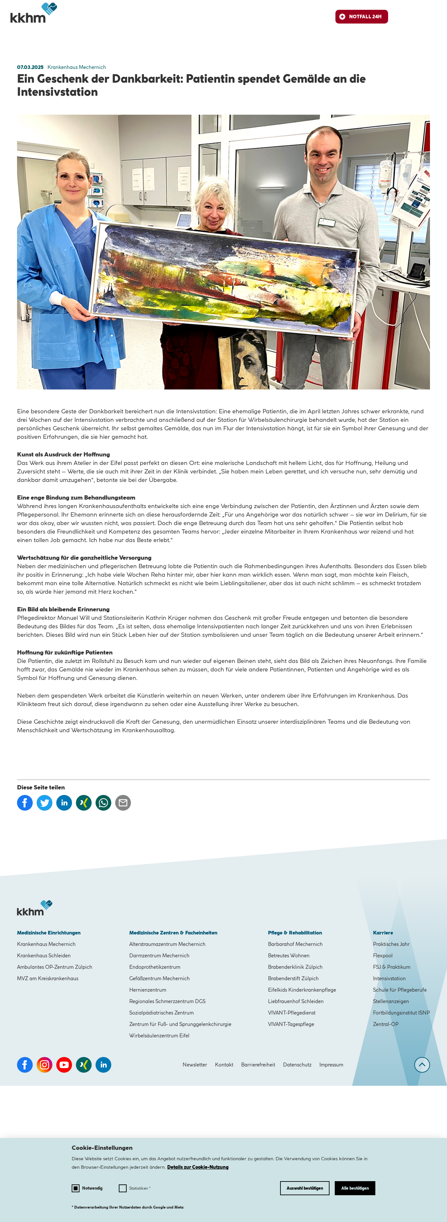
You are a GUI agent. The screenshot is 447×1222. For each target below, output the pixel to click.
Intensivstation (389, 978)
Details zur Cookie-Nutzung (198, 1167)
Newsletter (195, 1065)
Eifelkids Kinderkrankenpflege (302, 990)
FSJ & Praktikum (391, 967)
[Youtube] (64, 1065)
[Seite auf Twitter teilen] (44, 803)
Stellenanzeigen (391, 1001)
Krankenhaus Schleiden (44, 955)
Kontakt (224, 1065)
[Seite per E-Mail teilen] (123, 803)
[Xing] (84, 1065)
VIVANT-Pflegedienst (291, 1013)
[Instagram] (44, 1065)
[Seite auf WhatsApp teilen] (103, 803)
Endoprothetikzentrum (154, 967)
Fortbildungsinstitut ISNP (401, 1013)
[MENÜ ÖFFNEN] (430, 16)
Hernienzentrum (147, 990)
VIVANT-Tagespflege (291, 1024)
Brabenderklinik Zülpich (295, 967)
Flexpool (383, 955)
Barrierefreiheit (258, 1065)
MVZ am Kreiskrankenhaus (47, 978)
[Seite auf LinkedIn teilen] (64, 803)
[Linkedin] (103, 1065)
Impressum (331, 1065)
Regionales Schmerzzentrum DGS (167, 1001)
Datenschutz (297, 1065)
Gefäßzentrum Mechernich (159, 978)
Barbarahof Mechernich (295, 944)
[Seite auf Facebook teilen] (25, 803)
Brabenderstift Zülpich (293, 978)
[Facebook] (25, 1065)
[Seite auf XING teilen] (84, 803)
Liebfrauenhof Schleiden (296, 1001)
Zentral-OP (386, 1024)
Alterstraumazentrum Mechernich (167, 944)
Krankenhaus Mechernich (46, 944)
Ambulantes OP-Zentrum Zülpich (54, 967)
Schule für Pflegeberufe (400, 990)
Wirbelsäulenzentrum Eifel (159, 1035)
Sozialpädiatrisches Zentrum (161, 1013)
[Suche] (405, 16)
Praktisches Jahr (391, 944)
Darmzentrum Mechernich (159, 955)
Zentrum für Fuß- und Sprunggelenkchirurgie (180, 1024)
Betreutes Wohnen (289, 955)
